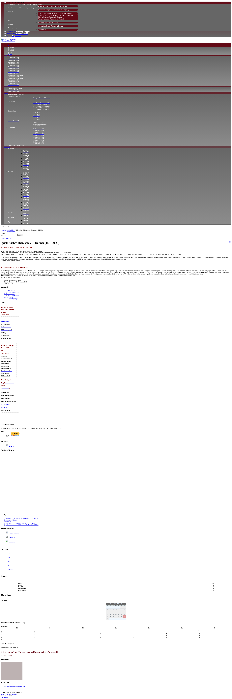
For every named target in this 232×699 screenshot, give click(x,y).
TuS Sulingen (12, 542)
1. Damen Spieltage (13, 292)
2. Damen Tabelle (9, 294)
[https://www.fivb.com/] (10, 553)
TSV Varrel (12, 537)
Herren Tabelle (8, 297)
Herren (11, 446)
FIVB (9, 553)
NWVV (9, 565)
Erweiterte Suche (6, 238)
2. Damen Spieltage (13, 295)
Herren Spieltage (13, 299)
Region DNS (10, 569)
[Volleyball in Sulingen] (8, 41)
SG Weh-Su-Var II (5, 375)
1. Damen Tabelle (9, 290)
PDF (230, 242)
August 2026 (116, 603)
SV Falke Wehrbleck (14, 533)
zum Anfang (5, 697)
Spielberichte (10, 230)
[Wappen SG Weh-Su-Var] (9, 39)
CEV (9, 557)
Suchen (3, 233)
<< (110, 603)
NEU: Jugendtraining (9, 231)
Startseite (3, 230)
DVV (9, 561)
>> (121, 603)
